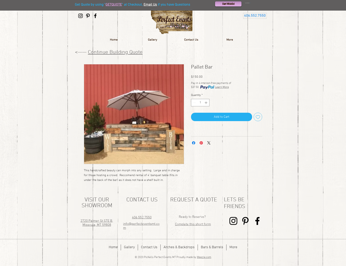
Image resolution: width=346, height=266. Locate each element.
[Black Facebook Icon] (95, 16)
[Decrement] (194, 102)
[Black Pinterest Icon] (88, 16)
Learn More (222, 87)
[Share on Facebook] (193, 142)
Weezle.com (204, 257)
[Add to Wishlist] (258, 117)
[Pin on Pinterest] (201, 142)
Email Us (150, 5)
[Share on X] (208, 142)
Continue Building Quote (115, 52)
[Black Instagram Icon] (80, 16)
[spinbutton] (200, 102)
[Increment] (206, 102)
